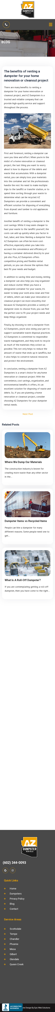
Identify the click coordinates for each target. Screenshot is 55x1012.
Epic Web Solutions (42, 1008)
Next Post (28, 414)
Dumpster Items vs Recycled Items (26, 521)
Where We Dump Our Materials (23, 462)
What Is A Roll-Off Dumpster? (23, 580)
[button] (51, 24)
